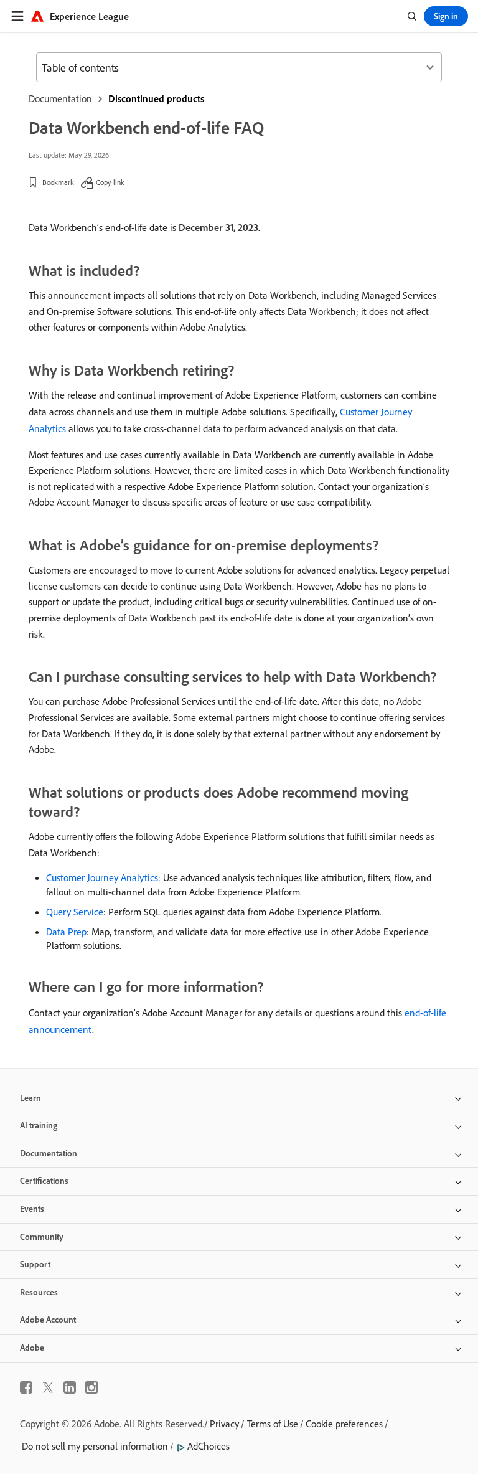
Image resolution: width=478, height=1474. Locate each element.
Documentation (60, 98)
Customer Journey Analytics (102, 877)
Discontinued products (156, 98)
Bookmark (58, 182)
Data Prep (66, 931)
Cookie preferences (344, 1423)
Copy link (110, 182)
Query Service (74, 911)
